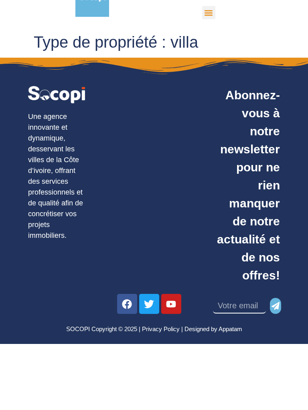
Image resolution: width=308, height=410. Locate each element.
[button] (208, 12)
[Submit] (275, 306)
